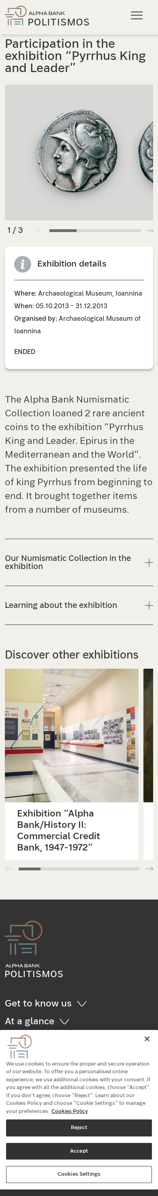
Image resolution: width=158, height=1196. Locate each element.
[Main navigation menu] (138, 15)
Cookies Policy (69, 1111)
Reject (79, 1127)
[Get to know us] (84, 1003)
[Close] (147, 1039)
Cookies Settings (79, 1174)
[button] (150, 230)
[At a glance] (67, 1021)
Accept (79, 1151)
